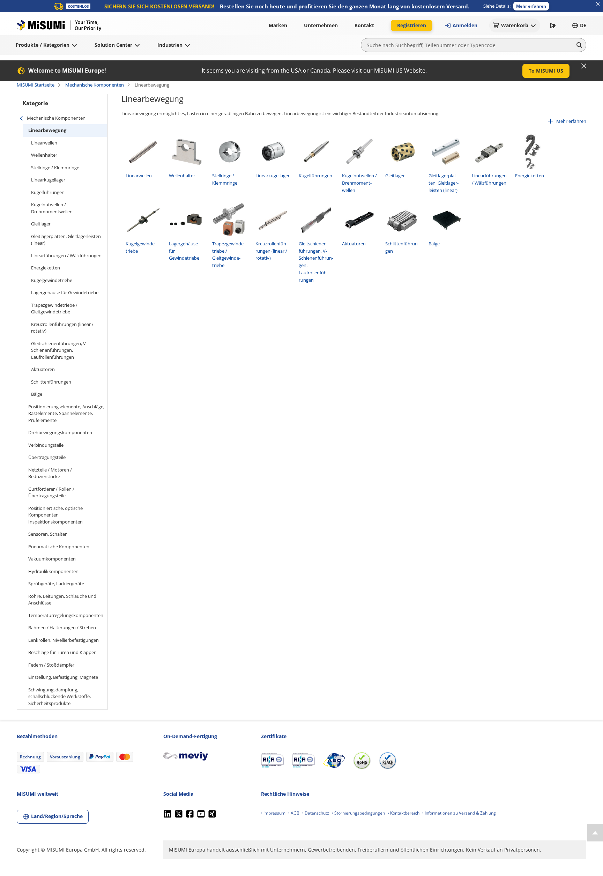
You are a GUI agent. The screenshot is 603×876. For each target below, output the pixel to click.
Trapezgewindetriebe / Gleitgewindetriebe (54, 308)
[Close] (583, 66)
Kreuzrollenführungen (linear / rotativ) (62, 327)
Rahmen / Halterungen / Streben (62, 627)
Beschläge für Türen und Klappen (62, 652)
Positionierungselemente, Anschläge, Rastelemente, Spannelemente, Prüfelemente (66, 413)
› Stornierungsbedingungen (358, 813)
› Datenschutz (315, 813)
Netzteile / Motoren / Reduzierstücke (50, 473)
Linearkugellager (48, 180)
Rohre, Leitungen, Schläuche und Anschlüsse (62, 599)
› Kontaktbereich (403, 813)
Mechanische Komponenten (94, 85)
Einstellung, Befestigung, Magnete (63, 677)
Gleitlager (41, 224)
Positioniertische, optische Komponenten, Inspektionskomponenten (55, 515)
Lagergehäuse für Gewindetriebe (64, 292)
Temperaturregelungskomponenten (65, 615)
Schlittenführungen (51, 382)
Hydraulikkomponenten (53, 571)
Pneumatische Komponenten (58, 546)
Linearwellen (44, 143)
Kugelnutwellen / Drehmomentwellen (52, 208)
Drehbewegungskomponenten (60, 432)
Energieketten (45, 268)
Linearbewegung (47, 130)
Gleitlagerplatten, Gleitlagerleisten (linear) (66, 239)
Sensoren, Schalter (47, 534)
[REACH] (387, 760)
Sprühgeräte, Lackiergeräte (56, 583)
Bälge (36, 394)
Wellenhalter (44, 155)
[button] (531, 6)
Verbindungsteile (46, 445)
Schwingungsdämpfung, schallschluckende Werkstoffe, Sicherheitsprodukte (59, 696)
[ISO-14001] (303, 760)
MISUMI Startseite (35, 85)
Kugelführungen (48, 192)
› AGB (293, 813)
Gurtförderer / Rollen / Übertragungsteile (51, 492)
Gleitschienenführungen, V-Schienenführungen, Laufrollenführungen (59, 350)
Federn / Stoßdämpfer (51, 665)
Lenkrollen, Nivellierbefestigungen (63, 640)
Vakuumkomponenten (52, 559)
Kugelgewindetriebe (51, 280)
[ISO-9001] (272, 760)
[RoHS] (362, 760)
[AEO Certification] (334, 760)
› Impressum (273, 813)
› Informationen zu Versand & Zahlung (459, 813)
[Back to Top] (595, 832)
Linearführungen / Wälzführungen (66, 255)
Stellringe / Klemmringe (55, 167)
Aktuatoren (43, 369)
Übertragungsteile (47, 457)
